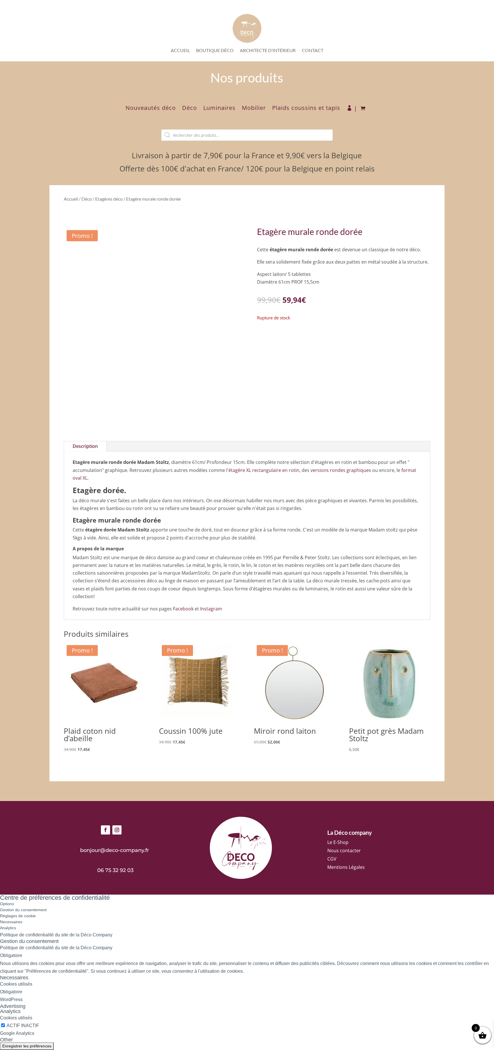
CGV (331, 859)
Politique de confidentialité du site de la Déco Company (56, 934)
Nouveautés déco (151, 109)
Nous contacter (344, 850)
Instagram (211, 609)
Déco (189, 109)
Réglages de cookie (18, 915)
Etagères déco (109, 198)
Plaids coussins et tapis (306, 109)
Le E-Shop (337, 842)
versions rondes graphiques (340, 470)
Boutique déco (215, 50)
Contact (312, 50)
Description (85, 446)
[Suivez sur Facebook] (105, 830)
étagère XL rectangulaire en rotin (263, 470)
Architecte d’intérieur (268, 50)
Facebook (183, 609)
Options (7, 903)
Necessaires (11, 922)
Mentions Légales (346, 867)
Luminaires (219, 109)
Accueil (180, 50)
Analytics (8, 928)
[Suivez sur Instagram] (116, 830)
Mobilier (254, 109)
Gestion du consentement (23, 909)
